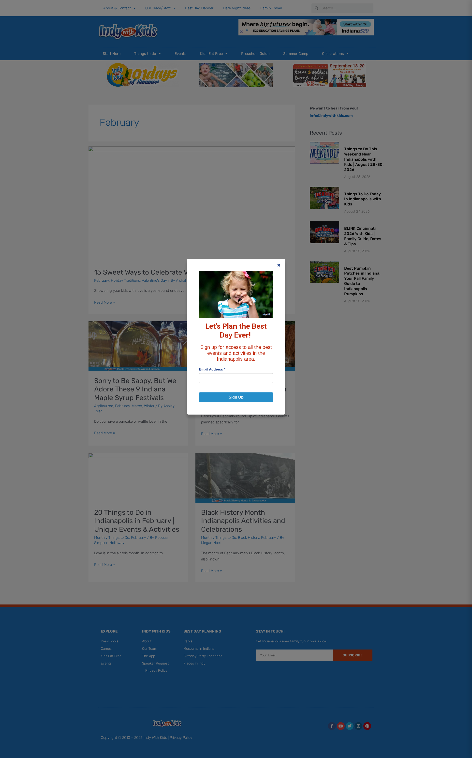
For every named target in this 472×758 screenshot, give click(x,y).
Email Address (212, 369)
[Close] (279, 265)
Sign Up (236, 397)
